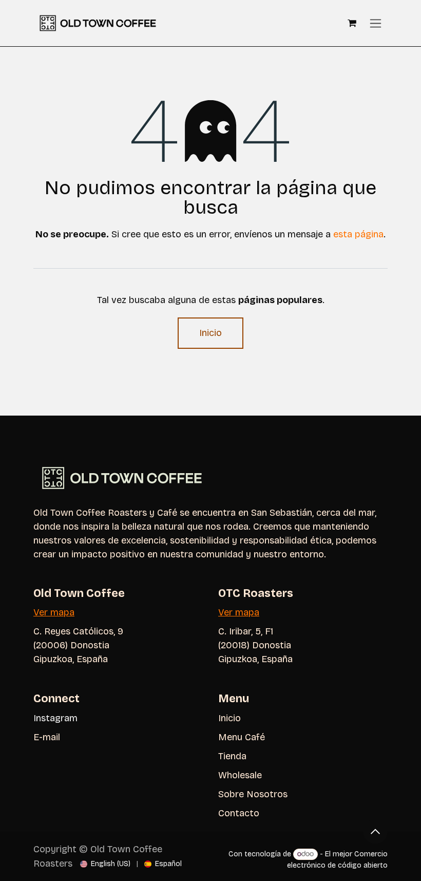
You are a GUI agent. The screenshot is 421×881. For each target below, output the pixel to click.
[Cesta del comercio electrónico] (351, 23)
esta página (358, 234)
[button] (375, 831)
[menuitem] (105, 864)
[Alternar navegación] (375, 23)
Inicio (210, 333)
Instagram (55, 718)
